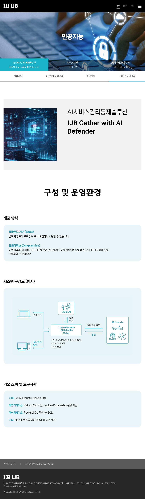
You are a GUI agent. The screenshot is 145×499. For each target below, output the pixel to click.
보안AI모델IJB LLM (72, 65)
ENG (125, 6)
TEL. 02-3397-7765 (86, 483)
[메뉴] (139, 6)
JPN (132, 6)
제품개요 (18, 76)
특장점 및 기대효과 (54, 76)
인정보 (11, 6)
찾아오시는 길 (9, 463)
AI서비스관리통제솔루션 (24, 65)
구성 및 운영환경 (127, 76)
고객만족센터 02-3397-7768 (39, 463)
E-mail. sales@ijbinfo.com (15, 486)
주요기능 (90, 76)
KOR (118, 6)
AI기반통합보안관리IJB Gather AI (120, 65)
